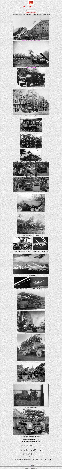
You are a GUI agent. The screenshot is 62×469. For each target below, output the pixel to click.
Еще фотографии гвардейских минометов (31, 439)
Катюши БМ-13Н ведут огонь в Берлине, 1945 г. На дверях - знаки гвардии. (31, 40)
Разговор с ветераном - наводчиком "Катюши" (31, 441)
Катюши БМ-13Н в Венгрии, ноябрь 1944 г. (31, 67)
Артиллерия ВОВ (28, 9)
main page (32, 465)
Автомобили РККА (33, 9)
